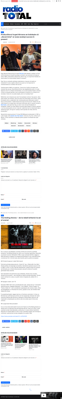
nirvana (35, 123)
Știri (2, 24)
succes (28, 125)
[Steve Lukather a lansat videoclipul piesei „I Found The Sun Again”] (35, 154)
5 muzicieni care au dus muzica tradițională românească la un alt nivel (34, 1)
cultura (20, 123)
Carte (29, 24)
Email (2, 199)
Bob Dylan (4, 105)
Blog (32, 24)
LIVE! (22, 24)
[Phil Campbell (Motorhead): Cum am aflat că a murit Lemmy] (21, 154)
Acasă (3, 28)
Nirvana (21, 73)
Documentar (17, 24)
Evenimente (6, 24)
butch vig (13, 123)
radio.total (5, 42)
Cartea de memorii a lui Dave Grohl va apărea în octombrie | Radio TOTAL (23, 171)
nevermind (27, 123)
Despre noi (36, 24)
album (6, 123)
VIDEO (25, 24)
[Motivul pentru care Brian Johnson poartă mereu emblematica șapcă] (7, 154)
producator (21, 125)
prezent (14, 125)
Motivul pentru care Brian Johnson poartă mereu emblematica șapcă (6, 160)
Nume (3, 194)
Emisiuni (12, 24)
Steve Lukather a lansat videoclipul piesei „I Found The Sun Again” (34, 161)
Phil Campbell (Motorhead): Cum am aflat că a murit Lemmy (20, 161)
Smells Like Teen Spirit (16, 116)
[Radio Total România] (17, 12)
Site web (24, 199)
